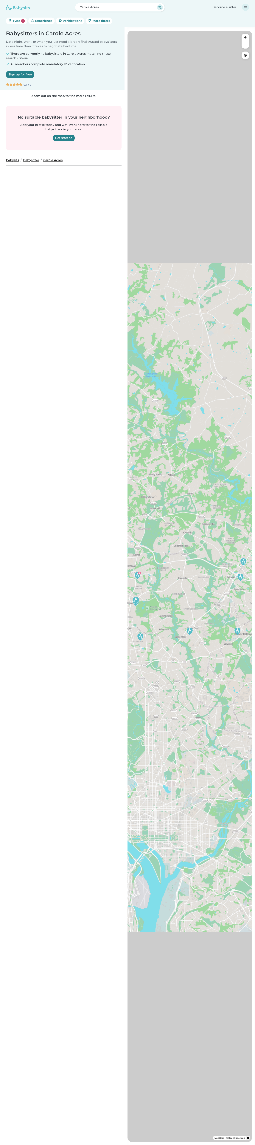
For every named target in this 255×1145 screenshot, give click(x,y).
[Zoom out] (245, 45)
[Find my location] (245, 55)
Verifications (72, 21)
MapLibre (219, 1138)
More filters (101, 21)
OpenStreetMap (236, 1138)
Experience (43, 21)
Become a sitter (224, 7)
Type (17, 21)
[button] (237, 631)
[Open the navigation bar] (245, 7)
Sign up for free (20, 74)
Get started (63, 138)
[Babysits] (18, 7)
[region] (190, 586)
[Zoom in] (245, 37)
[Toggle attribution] (248, 1138)
